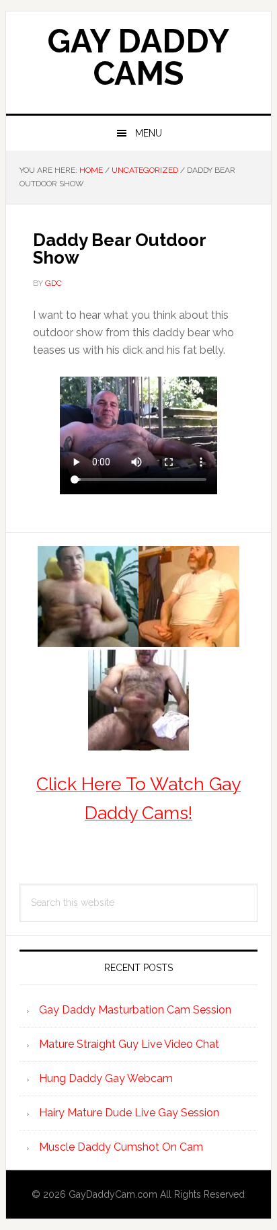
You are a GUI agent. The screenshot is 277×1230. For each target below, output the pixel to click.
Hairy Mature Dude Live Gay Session (129, 1112)
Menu (148, 133)
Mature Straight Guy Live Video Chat (129, 1044)
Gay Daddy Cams (138, 57)
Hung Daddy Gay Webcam (106, 1078)
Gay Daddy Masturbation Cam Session (135, 1009)
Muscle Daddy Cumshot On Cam (121, 1147)
